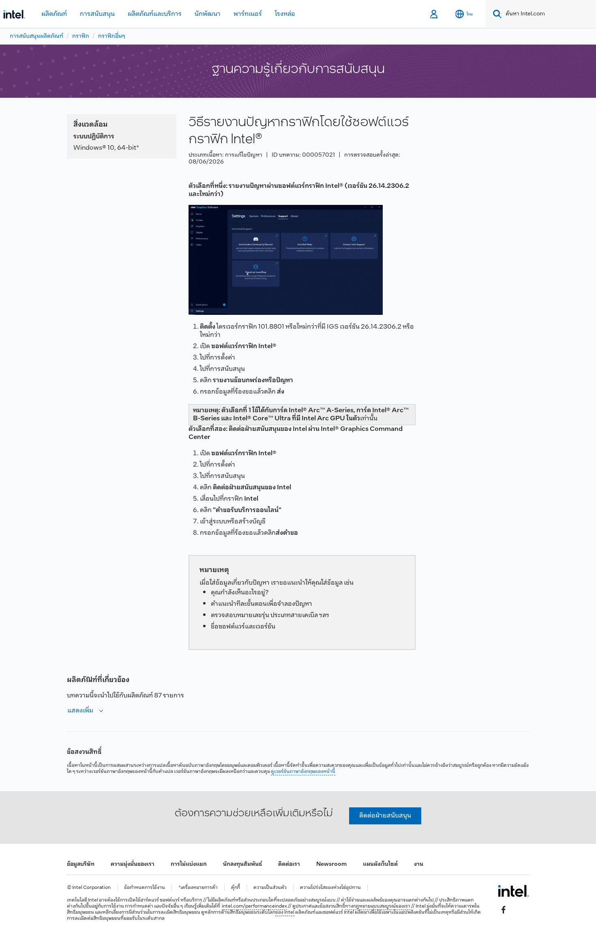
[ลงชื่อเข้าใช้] (434, 14)
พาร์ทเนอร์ (248, 14)
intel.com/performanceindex (254, 906)
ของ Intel (284, 912)
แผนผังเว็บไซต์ (380, 864)
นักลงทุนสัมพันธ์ (242, 864)
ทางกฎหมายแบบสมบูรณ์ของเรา (377, 906)
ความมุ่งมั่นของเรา (132, 864)
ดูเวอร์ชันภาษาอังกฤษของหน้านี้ (303, 771)
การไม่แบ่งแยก (189, 864)
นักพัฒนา (208, 14)
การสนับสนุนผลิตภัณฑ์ (36, 36)
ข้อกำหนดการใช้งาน (144, 888)
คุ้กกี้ (235, 888)
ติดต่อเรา (289, 864)
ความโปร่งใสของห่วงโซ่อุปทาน (330, 888)
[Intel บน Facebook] (503, 910)
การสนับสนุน (97, 14)
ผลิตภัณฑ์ (54, 14)
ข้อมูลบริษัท (80, 864)
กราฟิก (80, 36)
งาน (418, 864)
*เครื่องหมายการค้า (198, 888)
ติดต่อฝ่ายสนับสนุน (385, 816)
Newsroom (331, 864)
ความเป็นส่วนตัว (270, 888)
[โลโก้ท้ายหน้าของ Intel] (513, 891)
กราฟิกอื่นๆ (111, 36)
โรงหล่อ (285, 14)
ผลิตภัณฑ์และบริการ (155, 14)
